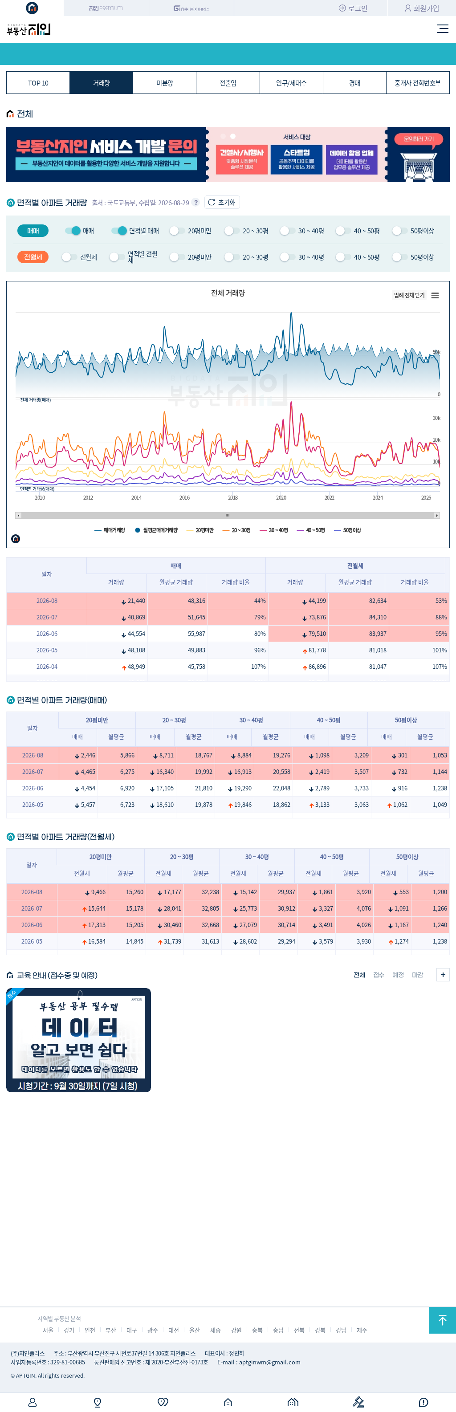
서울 (48, 1330)
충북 (257, 1330)
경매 (354, 82)
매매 (77, 736)
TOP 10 (38, 82)
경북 (320, 1330)
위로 (442, 1320)
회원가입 (427, 8)
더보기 (443, 974)
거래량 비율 (236, 582)
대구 (131, 1330)
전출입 (228, 82)
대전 (173, 1330)
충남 (278, 1330)
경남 (341, 1330)
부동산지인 (28, 29)
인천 (90, 1330)
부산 (111, 1330)
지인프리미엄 (106, 8)
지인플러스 (191, 8)
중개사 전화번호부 (418, 82)
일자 (46, 574)
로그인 (358, 8)
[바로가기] (78, 1040)
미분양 (164, 82)
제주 (362, 1330)
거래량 (101, 82)
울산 (194, 1330)
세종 (215, 1330)
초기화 (226, 202)
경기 (69, 1330)
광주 (152, 1330)
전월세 (82, 873)
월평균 (116, 736)
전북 (299, 1330)
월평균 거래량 (176, 582)
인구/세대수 (291, 82)
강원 (236, 1330)
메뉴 (443, 29)
